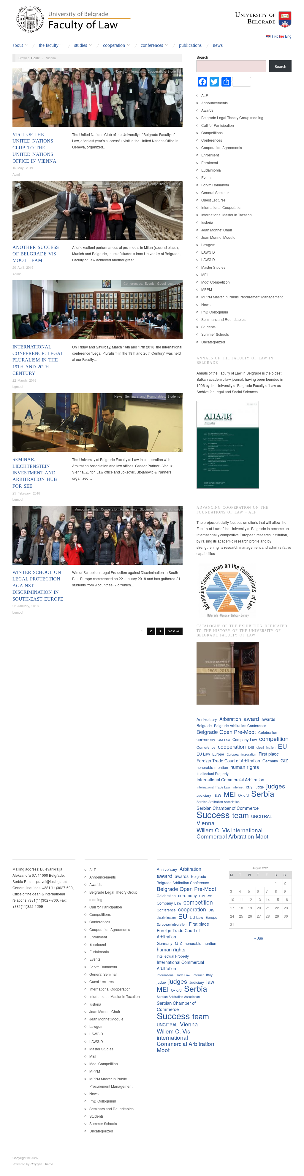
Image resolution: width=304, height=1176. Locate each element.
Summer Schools (167, 509)
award (251, 718)
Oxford (243, 795)
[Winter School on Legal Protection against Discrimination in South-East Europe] (97, 536)
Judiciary (204, 795)
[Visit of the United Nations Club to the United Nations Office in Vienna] (97, 98)
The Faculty (48, 45)
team (240, 815)
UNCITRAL (261, 816)
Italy (249, 786)
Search (202, 57)
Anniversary (207, 719)
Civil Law (224, 739)
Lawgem (208, 244)
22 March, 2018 (24, 380)
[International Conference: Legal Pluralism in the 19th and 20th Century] (97, 311)
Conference (206, 747)
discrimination (266, 747)
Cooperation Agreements (119, 509)
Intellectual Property (213, 773)
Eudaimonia (211, 169)
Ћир (274, 36)
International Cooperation (147, 71)
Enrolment (209, 162)
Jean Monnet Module (218, 237)
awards (268, 719)
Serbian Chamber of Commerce (228, 808)
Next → (174, 630)
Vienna (206, 823)
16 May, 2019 (22, 167)
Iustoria (207, 222)
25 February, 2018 (26, 493)
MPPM (206, 289)
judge (259, 786)
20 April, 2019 (22, 267)
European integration (241, 754)
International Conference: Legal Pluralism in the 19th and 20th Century (37, 360)
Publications (190, 45)
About (17, 45)
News (218, 45)
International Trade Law (213, 787)
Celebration (267, 732)
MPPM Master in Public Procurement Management (242, 296)
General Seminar (215, 192)
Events (121, 71)
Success (213, 814)
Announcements (87, 509)
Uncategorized (213, 341)
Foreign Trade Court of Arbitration (228, 761)
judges (275, 786)
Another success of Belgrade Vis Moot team (35, 254)
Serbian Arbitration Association (218, 801)
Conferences (152, 45)
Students (173, 71)
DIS (251, 747)
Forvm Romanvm (215, 184)
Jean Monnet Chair (216, 229)
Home (35, 57)
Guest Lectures (168, 283)
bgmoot (17, 386)
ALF (204, 95)
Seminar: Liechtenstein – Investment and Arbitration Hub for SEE (34, 473)
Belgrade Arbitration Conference (240, 725)
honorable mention (212, 767)
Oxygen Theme (42, 1163)
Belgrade (204, 725)
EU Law (203, 754)
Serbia (262, 793)
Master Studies (213, 267)
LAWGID (208, 252)
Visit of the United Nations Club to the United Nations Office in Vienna (34, 148)
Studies (80, 45)
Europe (218, 753)
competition (274, 738)
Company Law (244, 739)
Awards (110, 183)
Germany (270, 761)
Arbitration (230, 719)
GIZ (284, 760)
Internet (237, 787)
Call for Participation (217, 125)
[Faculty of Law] (71, 18)
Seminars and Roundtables (145, 396)
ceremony (206, 739)
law (217, 794)
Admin (16, 174)
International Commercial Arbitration (230, 780)
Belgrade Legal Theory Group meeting (232, 117)
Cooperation (114, 45)
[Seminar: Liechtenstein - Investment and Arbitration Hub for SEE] (97, 424)
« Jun (258, 937)
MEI (204, 274)
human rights (244, 767)
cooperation (232, 746)
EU (282, 746)
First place (269, 754)
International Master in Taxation (226, 214)
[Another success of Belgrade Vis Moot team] (97, 211)
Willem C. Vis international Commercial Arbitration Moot (232, 833)
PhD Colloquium (214, 311)
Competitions (127, 183)
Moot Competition (152, 183)
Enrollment (210, 154)
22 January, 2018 (25, 605)
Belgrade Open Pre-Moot (226, 732)
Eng (288, 36)
